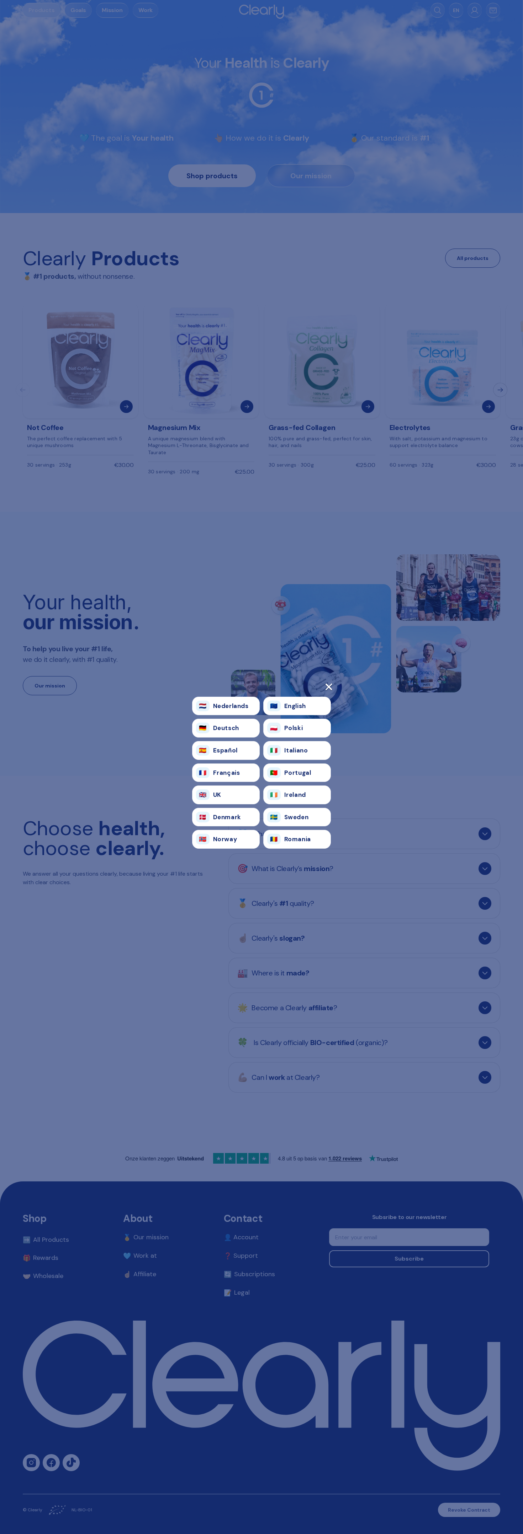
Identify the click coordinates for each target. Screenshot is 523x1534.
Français (219, 773)
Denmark (220, 817)
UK (210, 795)
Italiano (289, 750)
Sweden (289, 817)
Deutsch (219, 728)
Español (218, 750)
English (288, 706)
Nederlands (224, 706)
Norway (218, 839)
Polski (286, 728)
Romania (290, 839)
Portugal (290, 773)
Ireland (288, 795)
